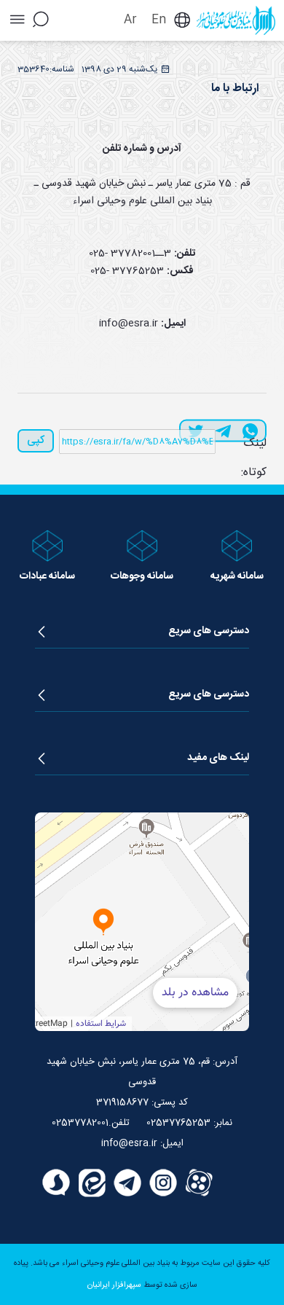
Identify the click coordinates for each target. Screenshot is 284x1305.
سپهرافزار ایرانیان (114, 1285)
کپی (35, 440)
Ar (130, 20)
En (158, 20)
